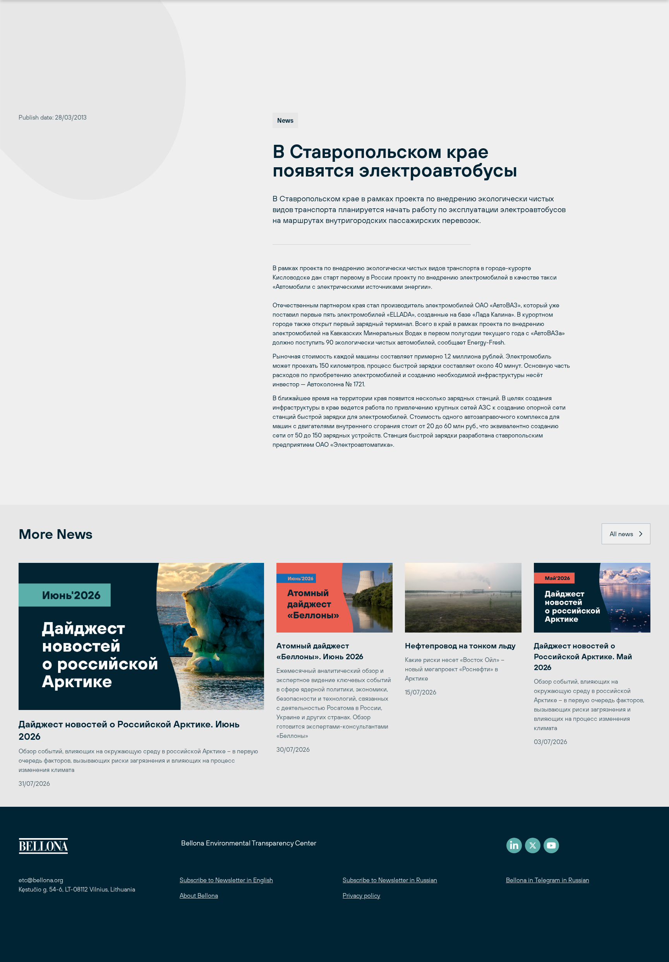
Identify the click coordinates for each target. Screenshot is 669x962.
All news (621, 533)
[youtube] (551, 845)
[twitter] (532, 845)
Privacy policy (361, 895)
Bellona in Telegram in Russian (547, 879)
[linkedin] (514, 845)
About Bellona (199, 895)
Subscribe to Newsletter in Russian (390, 879)
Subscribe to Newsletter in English (226, 879)
